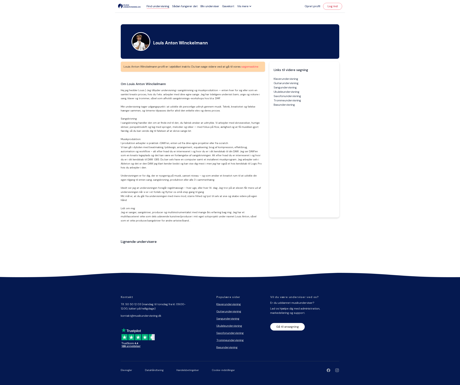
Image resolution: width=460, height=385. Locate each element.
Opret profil (312, 6)
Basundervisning (284, 105)
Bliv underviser (210, 6)
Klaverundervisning (286, 79)
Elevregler (126, 370)
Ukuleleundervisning (286, 92)
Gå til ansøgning (287, 327)
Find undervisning (158, 6)
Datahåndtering (154, 370)
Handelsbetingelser (187, 370)
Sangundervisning (285, 87)
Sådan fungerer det (185, 6)
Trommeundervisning (287, 100)
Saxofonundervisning (287, 96)
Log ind (333, 6)
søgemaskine (249, 66)
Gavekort (228, 6)
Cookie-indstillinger (223, 370)
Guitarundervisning (286, 83)
